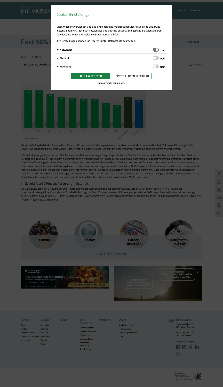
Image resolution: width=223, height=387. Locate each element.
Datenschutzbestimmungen (111, 83)
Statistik (64, 58)
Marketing (66, 66)
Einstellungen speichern (132, 76)
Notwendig (66, 50)
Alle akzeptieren (91, 76)
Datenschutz (115, 40)
